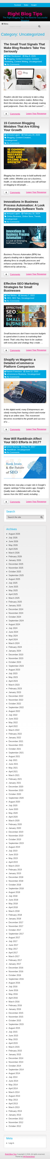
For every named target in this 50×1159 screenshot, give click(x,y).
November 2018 (16, 881)
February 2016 (15, 1005)
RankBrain (11, 450)
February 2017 (15, 960)
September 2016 (16, 979)
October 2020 (15, 794)
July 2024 (13, 628)
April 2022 (13, 726)
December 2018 (16, 877)
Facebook (17, 5)
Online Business (14, 216)
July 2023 (13, 673)
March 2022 (14, 730)
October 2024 (15, 617)
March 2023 (14, 685)
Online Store (27, 216)
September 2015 (16, 1024)
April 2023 (13, 681)
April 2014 (13, 1088)
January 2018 (15, 918)
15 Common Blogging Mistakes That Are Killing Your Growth (21, 126)
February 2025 (15, 602)
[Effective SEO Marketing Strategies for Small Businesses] (25, 316)
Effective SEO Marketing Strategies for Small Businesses (21, 287)
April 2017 (13, 952)
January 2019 (15, 873)
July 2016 (13, 986)
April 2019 (13, 862)
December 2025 (16, 564)
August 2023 (14, 669)
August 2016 (14, 983)
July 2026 (13, 537)
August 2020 (14, 801)
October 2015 (15, 1020)
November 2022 (16, 700)
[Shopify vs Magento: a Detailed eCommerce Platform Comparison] (25, 392)
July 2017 (13, 941)
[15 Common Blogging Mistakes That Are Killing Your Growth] (25, 158)
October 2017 (15, 930)
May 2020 (13, 813)
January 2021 (15, 783)
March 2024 (14, 643)
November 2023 (16, 658)
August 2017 (14, 937)
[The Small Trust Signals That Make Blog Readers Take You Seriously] (25, 80)
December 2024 (16, 609)
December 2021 (16, 741)
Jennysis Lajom (13, 135)
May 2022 (13, 722)
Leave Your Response (36, 113)
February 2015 (15, 1050)
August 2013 (14, 1096)
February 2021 (15, 779)
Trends (37, 216)
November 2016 (16, 971)
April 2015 (13, 1043)
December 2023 (16, 654)
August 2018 (14, 892)
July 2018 (13, 896)
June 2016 (13, 990)
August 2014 (14, 1073)
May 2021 (13, 768)
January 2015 (15, 1054)
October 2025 (15, 571)
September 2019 (16, 843)
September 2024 (16, 620)
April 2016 (13, 998)
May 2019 (13, 858)
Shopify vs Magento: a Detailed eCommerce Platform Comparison (19, 363)
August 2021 (14, 756)
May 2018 (13, 903)
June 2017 (13, 945)
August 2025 (14, 579)
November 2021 (16, 745)
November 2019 (16, 835)
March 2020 (14, 820)
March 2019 (14, 866)
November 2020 (16, 790)
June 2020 (13, 809)
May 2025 (13, 590)
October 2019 (15, 839)
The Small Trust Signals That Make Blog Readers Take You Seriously (24, 47)
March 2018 (14, 911)
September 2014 (16, 1069)
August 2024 (14, 624)
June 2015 (13, 1035)
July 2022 (13, 715)
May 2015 (13, 1039)
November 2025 (16, 568)
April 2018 (13, 907)
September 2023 (16, 666)
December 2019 (16, 832)
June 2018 (13, 900)
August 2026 (14, 534)
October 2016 (15, 975)
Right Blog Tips (25, 13)
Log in (11, 1143)
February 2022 (15, 734)
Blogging (11, 59)
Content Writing (21, 61)
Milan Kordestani (13, 56)
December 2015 (16, 1013)
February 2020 (15, 824)
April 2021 (13, 771)
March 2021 (14, 775)
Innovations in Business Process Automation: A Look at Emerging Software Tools (24, 205)
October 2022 (15, 703)
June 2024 (13, 632)
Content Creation (23, 59)
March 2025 (14, 598)
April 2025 (13, 594)
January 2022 (15, 737)
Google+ (34, 5)
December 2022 (16, 696)
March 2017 (14, 956)
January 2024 (15, 651)
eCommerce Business (16, 374)
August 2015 (14, 1028)
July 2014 (13, 1077)
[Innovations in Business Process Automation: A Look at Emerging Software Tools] (25, 237)
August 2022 (14, 711)
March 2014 (14, 1092)
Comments (15, 114)
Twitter (26, 5)
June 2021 (13, 764)
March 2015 (14, 1047)
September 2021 (16, 752)
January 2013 (15, 1115)
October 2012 (15, 1126)
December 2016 (16, 967)
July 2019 (13, 851)
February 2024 (15, 647)
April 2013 (13, 1103)
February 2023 (15, 688)
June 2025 (13, 586)
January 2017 (15, 964)
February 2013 (15, 1111)
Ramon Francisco (14, 371)
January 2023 (15, 692)
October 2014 (15, 1066)
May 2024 (13, 635)
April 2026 (13, 549)
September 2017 (16, 934)
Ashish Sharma (12, 447)
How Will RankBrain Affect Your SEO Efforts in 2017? (23, 440)
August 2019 (14, 847)
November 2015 (16, 1017)
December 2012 (16, 1118)
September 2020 (16, 798)
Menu (6, 24)
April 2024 (13, 639)
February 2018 (15, 915)
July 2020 (13, 805)
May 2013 (13, 1100)
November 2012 (16, 1122)
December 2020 (16, 786)
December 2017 (16, 922)
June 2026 (13, 541)
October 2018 (15, 884)
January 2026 (15, 560)
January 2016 (15, 1009)
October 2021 (15, 749)
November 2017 (16, 926)
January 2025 (15, 605)
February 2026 (15, 556)
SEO (9, 298)
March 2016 (14, 1001)
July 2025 (13, 583)
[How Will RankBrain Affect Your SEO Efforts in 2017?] (25, 468)
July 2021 (13, 760)
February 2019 (15, 869)
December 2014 (16, 1058)
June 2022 (13, 718)
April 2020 (13, 817)
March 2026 (14, 552)
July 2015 (13, 1032)
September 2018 (16, 888)
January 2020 (15, 828)
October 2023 (15, 662)
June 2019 (13, 854)
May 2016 (13, 994)
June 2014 (13, 1081)
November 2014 (16, 1062)
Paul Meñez (11, 295)
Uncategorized (35, 61)
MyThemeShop (29, 1157)
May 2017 (13, 949)
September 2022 (16, 707)
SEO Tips (16, 298)
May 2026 (13, 545)
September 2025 (16, 575)
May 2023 (13, 677)
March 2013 (14, 1107)
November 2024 (16, 613)
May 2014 (13, 1084)
